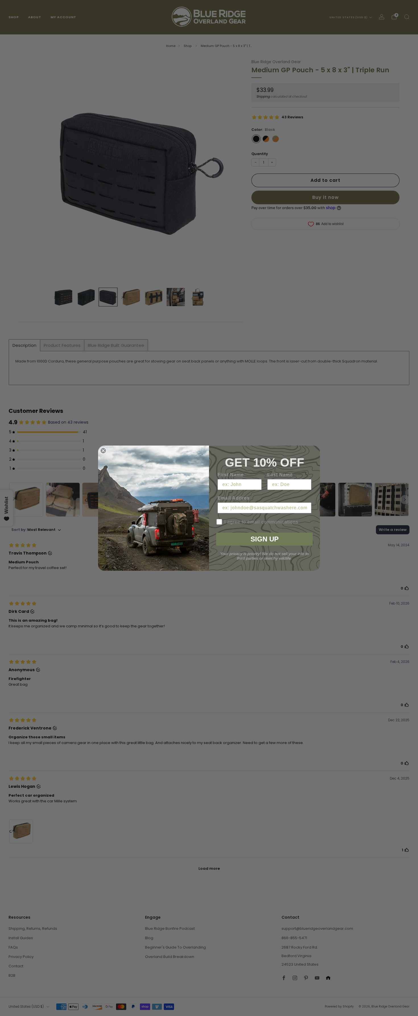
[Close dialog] (103, 451)
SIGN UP (265, 539)
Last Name (280, 474)
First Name (231, 474)
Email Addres (234, 498)
